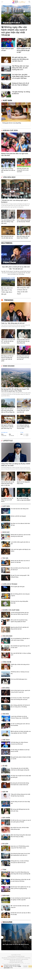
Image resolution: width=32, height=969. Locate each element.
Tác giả (5, 558)
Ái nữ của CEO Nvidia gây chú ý (19, 679)
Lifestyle (8, 441)
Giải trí (5, 792)
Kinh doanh (8, 366)
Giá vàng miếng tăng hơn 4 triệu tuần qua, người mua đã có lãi (23, 410)
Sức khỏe (6, 818)
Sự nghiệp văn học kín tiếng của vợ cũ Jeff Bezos (7, 500)
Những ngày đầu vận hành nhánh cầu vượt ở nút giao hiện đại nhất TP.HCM (14, 31)
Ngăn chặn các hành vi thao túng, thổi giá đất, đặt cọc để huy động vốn (7, 410)
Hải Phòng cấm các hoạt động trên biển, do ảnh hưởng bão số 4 (20, 67)
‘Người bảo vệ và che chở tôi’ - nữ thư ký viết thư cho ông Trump (8, 341)
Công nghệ (6, 662)
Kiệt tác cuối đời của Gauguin (18, 516)
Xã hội (4, 766)
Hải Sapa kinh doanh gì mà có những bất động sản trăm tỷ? (23, 357)
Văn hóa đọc (9, 177)
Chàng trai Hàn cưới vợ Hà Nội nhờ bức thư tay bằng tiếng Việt (23, 341)
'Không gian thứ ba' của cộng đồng (11, 123)
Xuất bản (7, 100)
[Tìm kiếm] (29, 2)
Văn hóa (5, 714)
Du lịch (5, 843)
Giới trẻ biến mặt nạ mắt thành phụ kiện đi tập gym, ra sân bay (7, 483)
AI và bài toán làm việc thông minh (20, 508)
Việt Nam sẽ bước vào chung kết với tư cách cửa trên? (23, 170)
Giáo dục (5, 895)
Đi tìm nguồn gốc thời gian (17, 586)
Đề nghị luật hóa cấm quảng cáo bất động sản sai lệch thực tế (20, 59)
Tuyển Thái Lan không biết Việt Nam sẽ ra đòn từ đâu (8, 170)
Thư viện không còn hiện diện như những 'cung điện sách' (8, 221)
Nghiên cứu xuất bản (10, 610)
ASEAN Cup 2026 (10, 130)
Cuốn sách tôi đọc (9, 584)
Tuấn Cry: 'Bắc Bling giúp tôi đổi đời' (13, 323)
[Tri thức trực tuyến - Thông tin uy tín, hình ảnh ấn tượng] (19, 2)
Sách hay (6, 532)
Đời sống (6, 688)
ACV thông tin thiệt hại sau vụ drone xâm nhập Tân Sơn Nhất (23, 426)
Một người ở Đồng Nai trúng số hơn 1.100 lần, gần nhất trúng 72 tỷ (7, 426)
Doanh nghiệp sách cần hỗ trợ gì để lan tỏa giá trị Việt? (23, 50)
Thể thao (6, 740)
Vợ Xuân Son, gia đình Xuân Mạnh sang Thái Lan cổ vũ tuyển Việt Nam (21, 76)
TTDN (4, 869)
